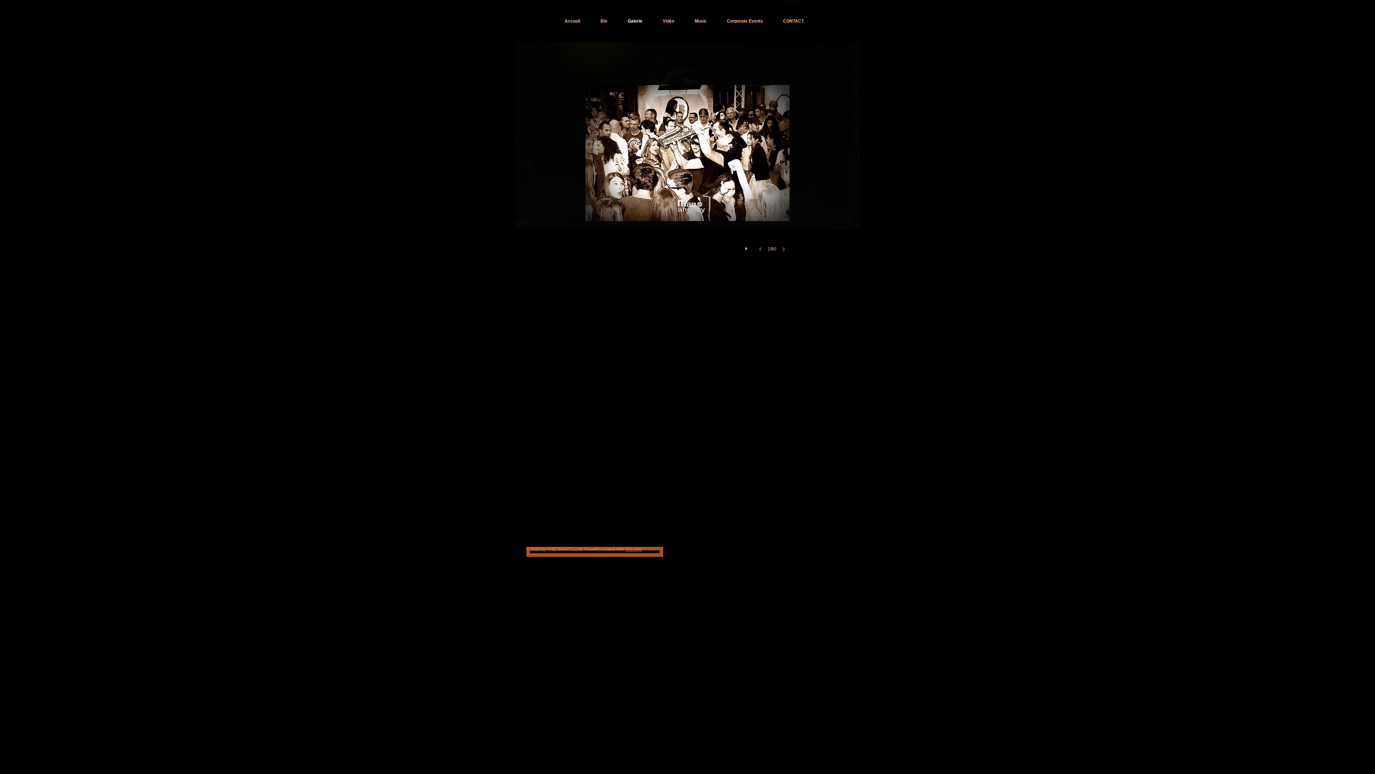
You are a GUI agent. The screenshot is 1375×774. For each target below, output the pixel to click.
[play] (747, 247)
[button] (687, 165)
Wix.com (633, 549)
